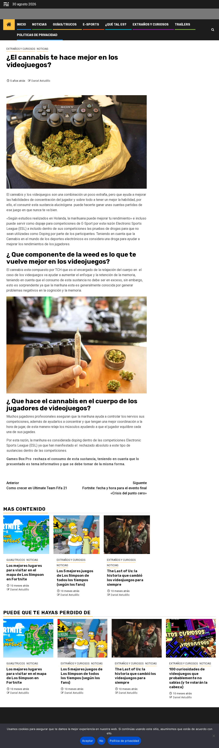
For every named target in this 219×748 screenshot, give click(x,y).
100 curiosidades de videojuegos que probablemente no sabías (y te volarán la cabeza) (188, 678)
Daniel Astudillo (40, 80)
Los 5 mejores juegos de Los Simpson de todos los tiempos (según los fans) (75, 577)
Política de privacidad (124, 740)
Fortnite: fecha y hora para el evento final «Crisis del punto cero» (114, 488)
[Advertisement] (185, 63)
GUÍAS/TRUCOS (65, 24)
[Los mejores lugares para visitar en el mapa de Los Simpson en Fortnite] (26, 534)
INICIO (21, 24)
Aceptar (87, 740)
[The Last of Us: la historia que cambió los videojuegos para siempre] (127, 534)
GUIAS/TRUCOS (15, 559)
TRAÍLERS (182, 24)
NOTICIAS (39, 24)
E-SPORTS (91, 24)
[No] (214, 736)
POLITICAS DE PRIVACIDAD (37, 35)
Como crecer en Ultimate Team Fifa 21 (36, 485)
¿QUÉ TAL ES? (115, 24)
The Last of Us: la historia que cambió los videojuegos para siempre (125, 577)
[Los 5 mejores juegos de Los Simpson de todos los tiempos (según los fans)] (76, 534)
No (101, 740)
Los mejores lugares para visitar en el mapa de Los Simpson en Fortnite (25, 572)
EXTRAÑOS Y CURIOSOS (151, 24)
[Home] (9, 25)
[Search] (212, 30)
